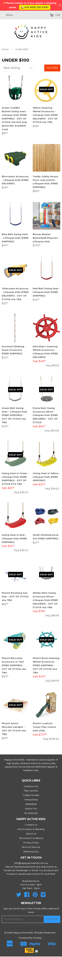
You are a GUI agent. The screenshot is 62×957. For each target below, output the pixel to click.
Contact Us (31, 824)
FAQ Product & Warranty (31, 829)
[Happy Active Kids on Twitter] (18, 895)
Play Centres (31, 790)
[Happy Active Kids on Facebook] (26, 895)
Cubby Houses (31, 795)
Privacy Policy (31, 842)
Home (5, 49)
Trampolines (31, 799)
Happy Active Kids (23, 932)
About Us (31, 833)
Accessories (31, 813)
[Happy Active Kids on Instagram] (43, 895)
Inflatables (31, 804)
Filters (52, 68)
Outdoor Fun (31, 786)
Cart (57, 15)
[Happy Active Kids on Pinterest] (35, 895)
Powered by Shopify (30, 937)
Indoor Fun (31, 808)
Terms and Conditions (31, 838)
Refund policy (31, 851)
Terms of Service (31, 847)
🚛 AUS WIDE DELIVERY (35, 7)
